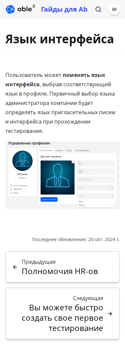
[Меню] (114, 9)
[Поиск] (98, 9)
